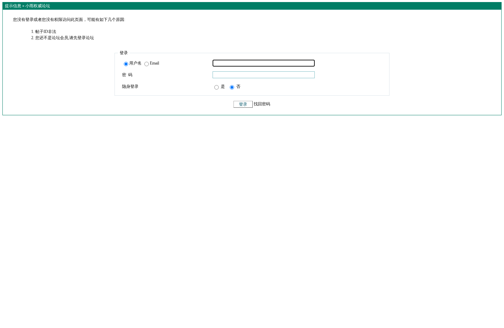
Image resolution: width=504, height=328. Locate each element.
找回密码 (262, 104)
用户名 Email (144, 63)
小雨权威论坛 (37, 5)
